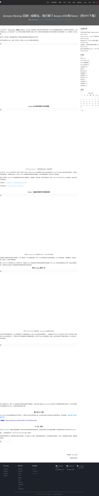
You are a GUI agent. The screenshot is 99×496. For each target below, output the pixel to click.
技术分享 (82, 77)
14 (92, 101)
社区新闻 (82, 83)
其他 (81, 68)
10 (81, 101)
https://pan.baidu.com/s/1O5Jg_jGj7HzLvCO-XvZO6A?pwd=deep (21, 420)
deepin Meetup (83, 60)
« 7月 (81, 110)
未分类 (82, 79)
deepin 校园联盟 (84, 62)
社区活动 (82, 85)
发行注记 (82, 71)
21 (92, 103)
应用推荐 (82, 73)
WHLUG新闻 (83, 64)
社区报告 (82, 81)
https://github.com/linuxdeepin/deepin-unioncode (16, 182)
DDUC (81, 58)
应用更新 (82, 75)
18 (83, 103)
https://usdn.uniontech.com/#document (14, 186)
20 (89, 103)
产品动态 (82, 66)
